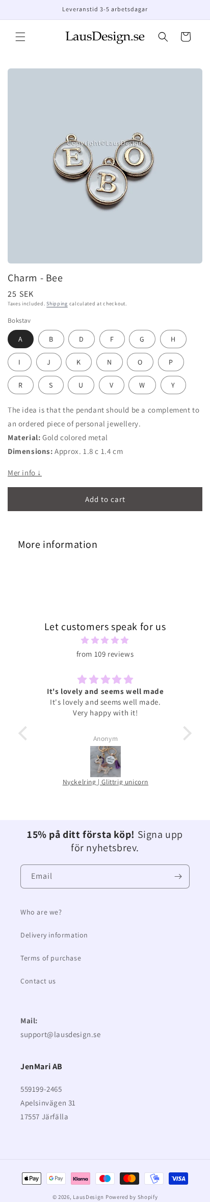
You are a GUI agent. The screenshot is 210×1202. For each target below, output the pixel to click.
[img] (105, 640)
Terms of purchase (50, 958)
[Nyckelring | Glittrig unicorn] (105, 761)
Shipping (57, 303)
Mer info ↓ (25, 472)
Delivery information (54, 935)
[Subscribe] (178, 876)
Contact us (38, 980)
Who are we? (41, 912)
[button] (20, 37)
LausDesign (88, 1196)
